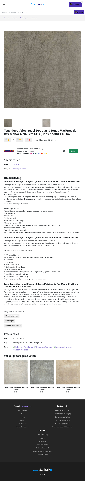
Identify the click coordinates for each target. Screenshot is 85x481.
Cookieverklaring (42, 454)
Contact (42, 438)
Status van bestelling (62, 417)
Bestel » (73, 151)
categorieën (26, 406)
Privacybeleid (37, 451)
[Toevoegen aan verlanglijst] (28, 140)
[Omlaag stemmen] (19, 140)
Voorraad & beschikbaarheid (62, 427)
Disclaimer (48, 451)
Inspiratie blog (43, 435)
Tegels (24, 169)
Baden (22, 420)
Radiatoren (22, 424)
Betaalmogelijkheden (62, 424)
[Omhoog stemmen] (7, 140)
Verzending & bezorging (62, 414)
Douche (22, 414)
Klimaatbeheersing (22, 427)
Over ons (42, 441)
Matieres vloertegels (13, 325)
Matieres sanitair (11, 316)
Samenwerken (42, 445)
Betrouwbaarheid (42, 448)
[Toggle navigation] (3, 4)
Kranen (22, 417)
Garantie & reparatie (62, 420)
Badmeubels (22, 410)
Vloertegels (17, 169)
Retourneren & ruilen (62, 410)
